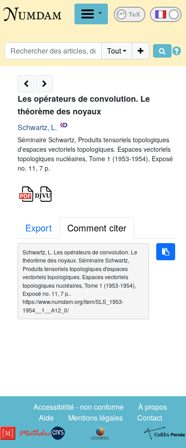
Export (38, 227)
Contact (149, 417)
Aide (46, 417)
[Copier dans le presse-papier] (165, 251)
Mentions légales (95, 417)
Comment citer (96, 227)
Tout (114, 50)
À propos (152, 407)
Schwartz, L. (37, 127)
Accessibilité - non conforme (78, 407)
